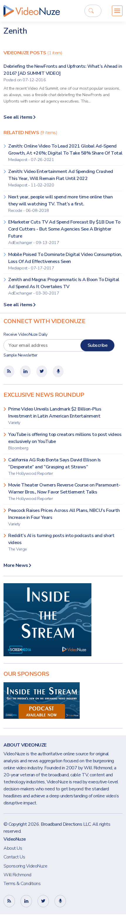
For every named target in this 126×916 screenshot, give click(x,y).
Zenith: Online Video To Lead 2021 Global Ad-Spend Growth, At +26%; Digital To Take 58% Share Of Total (65, 152)
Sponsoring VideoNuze (25, 866)
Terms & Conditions (22, 883)
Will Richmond (17, 875)
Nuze (32, 11)
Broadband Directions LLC (66, 824)
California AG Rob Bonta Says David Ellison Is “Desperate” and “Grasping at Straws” (54, 466)
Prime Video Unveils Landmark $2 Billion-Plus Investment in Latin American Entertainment (54, 415)
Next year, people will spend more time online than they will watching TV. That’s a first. (60, 203)
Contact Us (14, 857)
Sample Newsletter (21, 355)
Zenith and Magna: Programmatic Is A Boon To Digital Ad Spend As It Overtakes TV (63, 286)
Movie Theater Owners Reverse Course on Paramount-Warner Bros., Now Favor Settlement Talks (64, 491)
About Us (13, 848)
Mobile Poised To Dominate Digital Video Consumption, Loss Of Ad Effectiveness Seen (65, 261)
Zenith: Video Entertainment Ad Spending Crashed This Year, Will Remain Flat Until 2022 (60, 178)
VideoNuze (15, 839)
